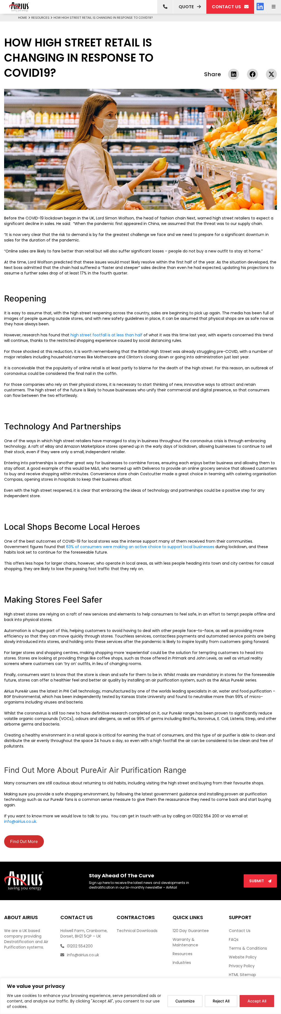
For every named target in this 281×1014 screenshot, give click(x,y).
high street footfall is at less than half (106, 335)
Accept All (257, 1001)
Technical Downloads (137, 930)
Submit (257, 881)
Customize (185, 1001)
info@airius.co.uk (20, 821)
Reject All (221, 1001)
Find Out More (24, 841)
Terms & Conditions (248, 948)
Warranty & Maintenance (185, 942)
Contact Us (240, 930)
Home (22, 18)
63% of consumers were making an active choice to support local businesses (140, 546)
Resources (40, 18)
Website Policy (243, 957)
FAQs (233, 939)
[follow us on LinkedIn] (260, 7)
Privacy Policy (242, 966)
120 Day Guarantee (191, 930)
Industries (182, 962)
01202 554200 (79, 946)
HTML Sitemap (242, 974)
